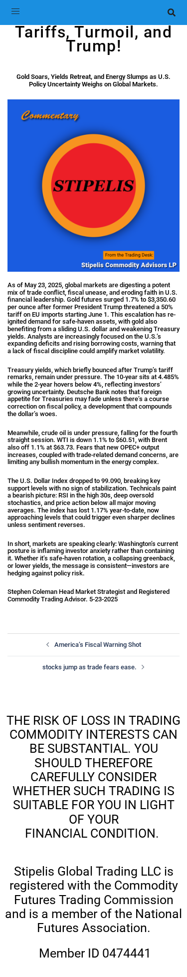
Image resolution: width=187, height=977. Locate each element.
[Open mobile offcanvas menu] (15, 12)
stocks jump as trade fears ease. (89, 667)
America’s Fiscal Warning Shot (97, 644)
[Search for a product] (172, 12)
